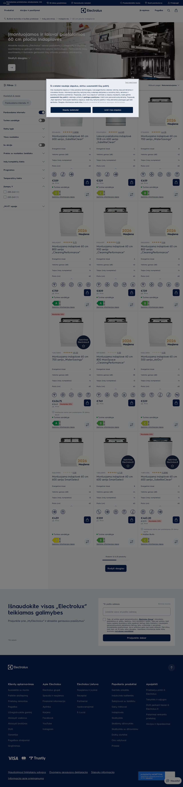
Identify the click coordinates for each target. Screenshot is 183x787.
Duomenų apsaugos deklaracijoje (112, 102)
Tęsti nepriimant (131, 82)
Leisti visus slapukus (112, 110)
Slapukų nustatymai (71, 110)
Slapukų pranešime (90, 102)
